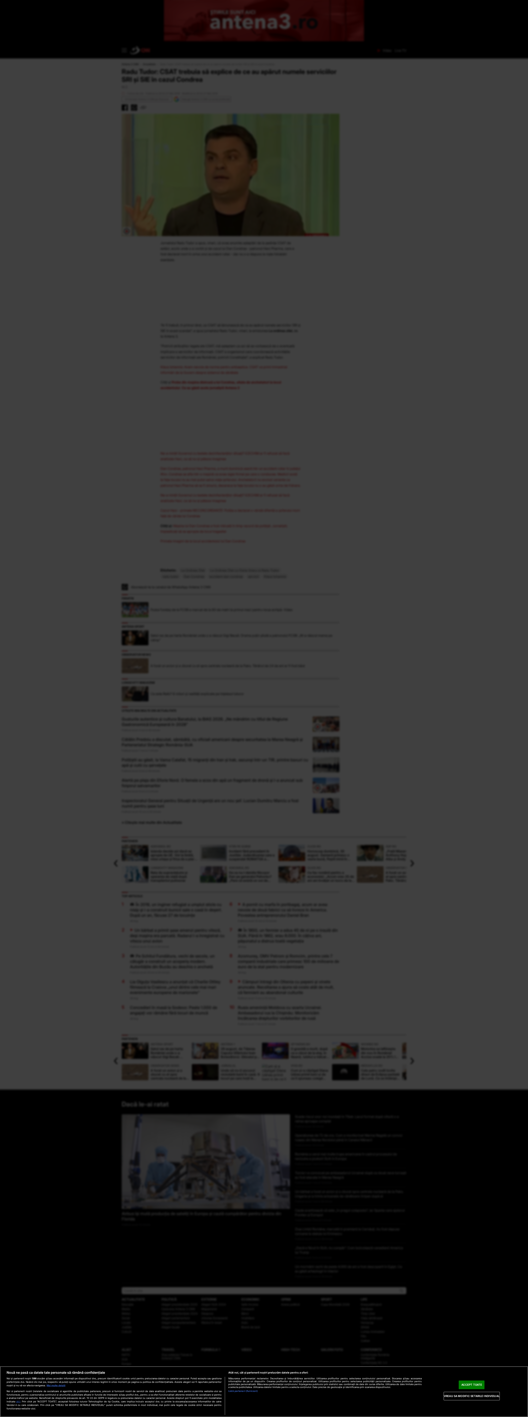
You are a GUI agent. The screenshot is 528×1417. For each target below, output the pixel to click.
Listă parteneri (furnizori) (243, 1391)
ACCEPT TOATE (471, 1384)
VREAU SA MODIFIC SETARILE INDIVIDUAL (472, 1396)
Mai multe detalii (56, 1385)
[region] (264, 1391)
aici (18, 1401)
